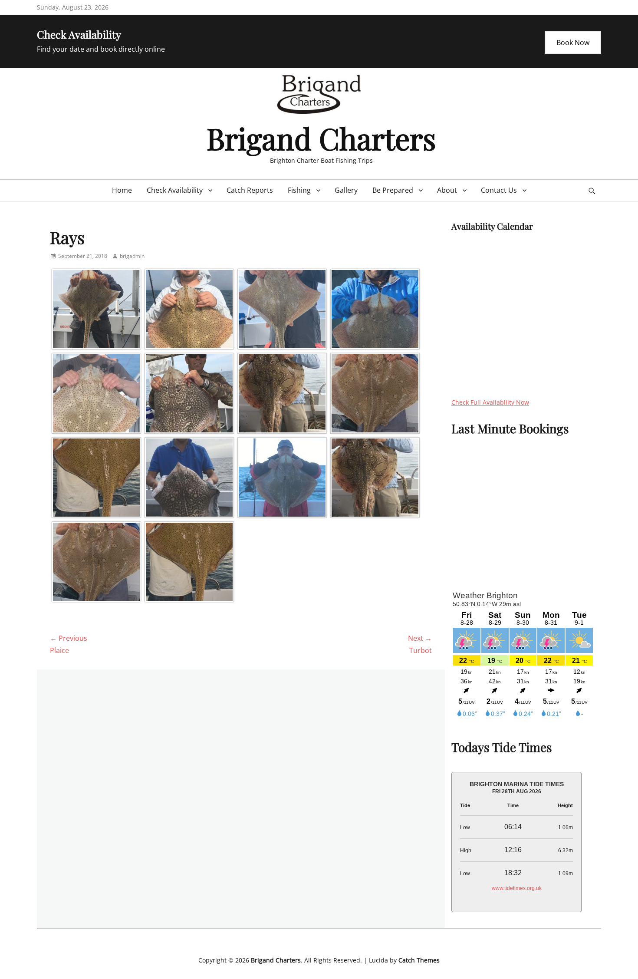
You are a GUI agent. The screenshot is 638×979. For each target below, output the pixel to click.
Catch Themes (419, 960)
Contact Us (499, 190)
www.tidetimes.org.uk (517, 888)
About (447, 190)
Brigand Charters (321, 138)
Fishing (299, 190)
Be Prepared (392, 190)
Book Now (572, 42)
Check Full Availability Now (490, 402)
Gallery (346, 190)
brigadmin (132, 256)
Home (122, 190)
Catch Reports (250, 190)
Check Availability (175, 190)
